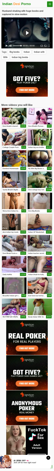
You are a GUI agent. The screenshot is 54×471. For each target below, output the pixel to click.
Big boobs (15, 52)
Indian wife (39, 52)
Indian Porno (16, 4)
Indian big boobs (20, 57)
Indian (27, 52)
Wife (5, 57)
